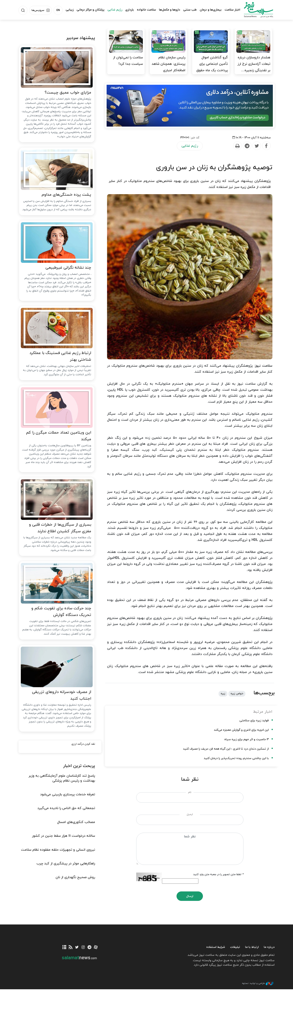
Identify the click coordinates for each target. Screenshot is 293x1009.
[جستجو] (22, 10)
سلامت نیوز (255, 9)
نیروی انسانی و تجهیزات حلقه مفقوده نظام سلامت (58, 849)
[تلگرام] (89, 947)
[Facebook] (266, 146)
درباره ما (269, 947)
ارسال (189, 896)
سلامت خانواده (146, 10)
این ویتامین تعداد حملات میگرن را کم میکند (58, 436)
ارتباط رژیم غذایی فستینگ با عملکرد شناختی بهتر (60, 356)
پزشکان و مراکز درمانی (90, 10)
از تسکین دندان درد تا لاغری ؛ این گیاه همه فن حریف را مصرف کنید (226, 749)
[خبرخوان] (70, 947)
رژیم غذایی (114, 10)
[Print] (237, 146)
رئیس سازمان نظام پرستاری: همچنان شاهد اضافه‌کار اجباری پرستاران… (168, 67)
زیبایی (70, 10)
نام (189, 792)
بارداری (129, 10)
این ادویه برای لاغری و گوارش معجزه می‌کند (241, 730)
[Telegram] (247, 146)
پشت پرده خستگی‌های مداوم (66, 194)
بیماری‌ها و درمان (211, 10)
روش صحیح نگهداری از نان (75, 877)
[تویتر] (77, 947)
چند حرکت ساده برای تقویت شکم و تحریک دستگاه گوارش (61, 612)
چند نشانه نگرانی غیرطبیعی (68, 267)
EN (58, 10)
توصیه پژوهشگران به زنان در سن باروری (214, 167)
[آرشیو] (64, 947)
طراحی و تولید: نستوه (253, 983)
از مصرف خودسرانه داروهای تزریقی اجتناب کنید (61, 695)
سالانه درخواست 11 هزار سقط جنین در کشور (63, 836)
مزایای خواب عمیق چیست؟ (68, 92)
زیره (223, 694)
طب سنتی (190, 10)
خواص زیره (237, 694)
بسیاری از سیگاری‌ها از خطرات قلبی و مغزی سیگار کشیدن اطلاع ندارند (60, 528)
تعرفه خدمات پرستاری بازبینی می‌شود (67, 794)
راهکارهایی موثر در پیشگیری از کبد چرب (65, 863)
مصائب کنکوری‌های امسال (76, 822)
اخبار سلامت (232, 10)
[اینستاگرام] (83, 947)
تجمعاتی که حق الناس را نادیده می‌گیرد (66, 808)
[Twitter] (256, 146)
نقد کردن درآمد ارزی (83, 744)
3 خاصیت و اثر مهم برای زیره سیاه (246, 739)
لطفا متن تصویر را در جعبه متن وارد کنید (218, 874)
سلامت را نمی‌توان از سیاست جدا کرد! (128, 60)
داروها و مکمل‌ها (169, 10)
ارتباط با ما (252, 947)
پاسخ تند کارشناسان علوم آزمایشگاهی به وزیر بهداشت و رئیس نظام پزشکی (62, 778)
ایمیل (190, 814)
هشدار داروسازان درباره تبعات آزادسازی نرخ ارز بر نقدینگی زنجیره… (253, 64)
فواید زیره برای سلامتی (254, 721)
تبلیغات (235, 947)
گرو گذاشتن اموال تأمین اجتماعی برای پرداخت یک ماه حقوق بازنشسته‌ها (212, 67)
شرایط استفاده (215, 947)
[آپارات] (95, 947)
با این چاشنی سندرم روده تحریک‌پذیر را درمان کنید (236, 758)
